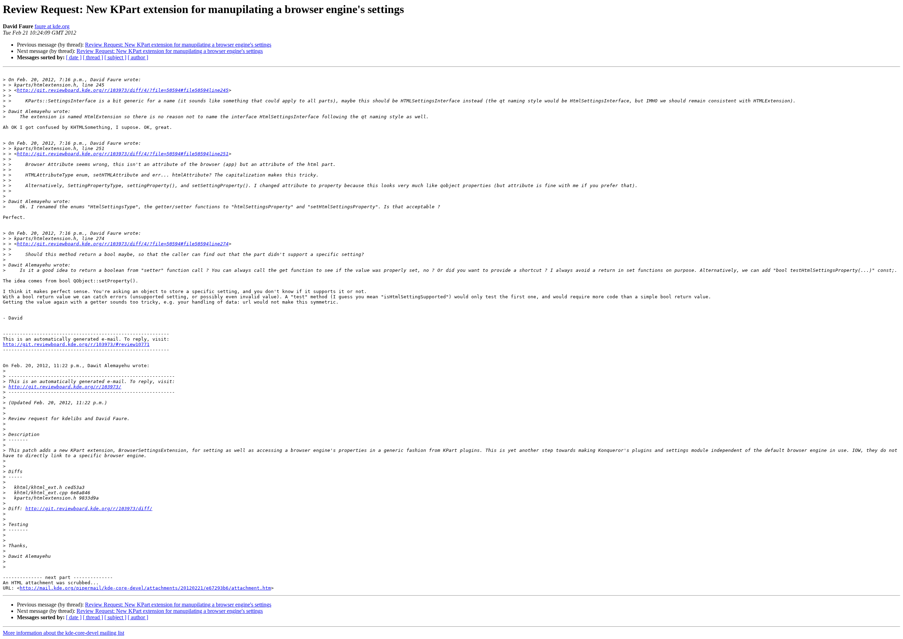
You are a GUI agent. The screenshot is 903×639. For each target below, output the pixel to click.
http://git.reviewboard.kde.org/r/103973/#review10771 (76, 344)
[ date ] (73, 57)
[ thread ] (93, 57)
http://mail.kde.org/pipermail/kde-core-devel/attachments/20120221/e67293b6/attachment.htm (145, 588)
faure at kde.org (52, 26)
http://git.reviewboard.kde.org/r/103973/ (64, 386)
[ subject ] (115, 57)
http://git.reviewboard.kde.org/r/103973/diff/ (88, 508)
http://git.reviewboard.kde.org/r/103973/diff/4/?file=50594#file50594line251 (123, 153)
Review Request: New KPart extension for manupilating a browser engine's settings (178, 45)
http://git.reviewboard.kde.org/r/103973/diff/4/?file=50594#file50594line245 (123, 90)
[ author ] (138, 57)
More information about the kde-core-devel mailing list (63, 633)
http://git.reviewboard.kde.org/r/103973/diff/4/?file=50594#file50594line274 (123, 243)
